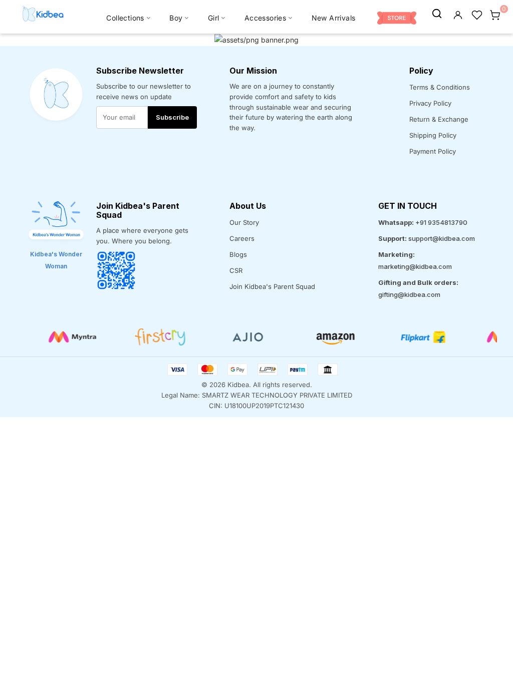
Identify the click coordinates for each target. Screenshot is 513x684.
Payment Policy (432, 151)
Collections (125, 18)
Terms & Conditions (439, 87)
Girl (213, 18)
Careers (241, 238)
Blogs (238, 254)
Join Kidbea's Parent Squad (272, 286)
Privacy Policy (430, 103)
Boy (175, 18)
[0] (494, 14)
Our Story (244, 222)
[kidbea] (436, 14)
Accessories (265, 18)
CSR (235, 270)
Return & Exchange (438, 119)
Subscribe (172, 117)
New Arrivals (334, 18)
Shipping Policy (432, 135)
